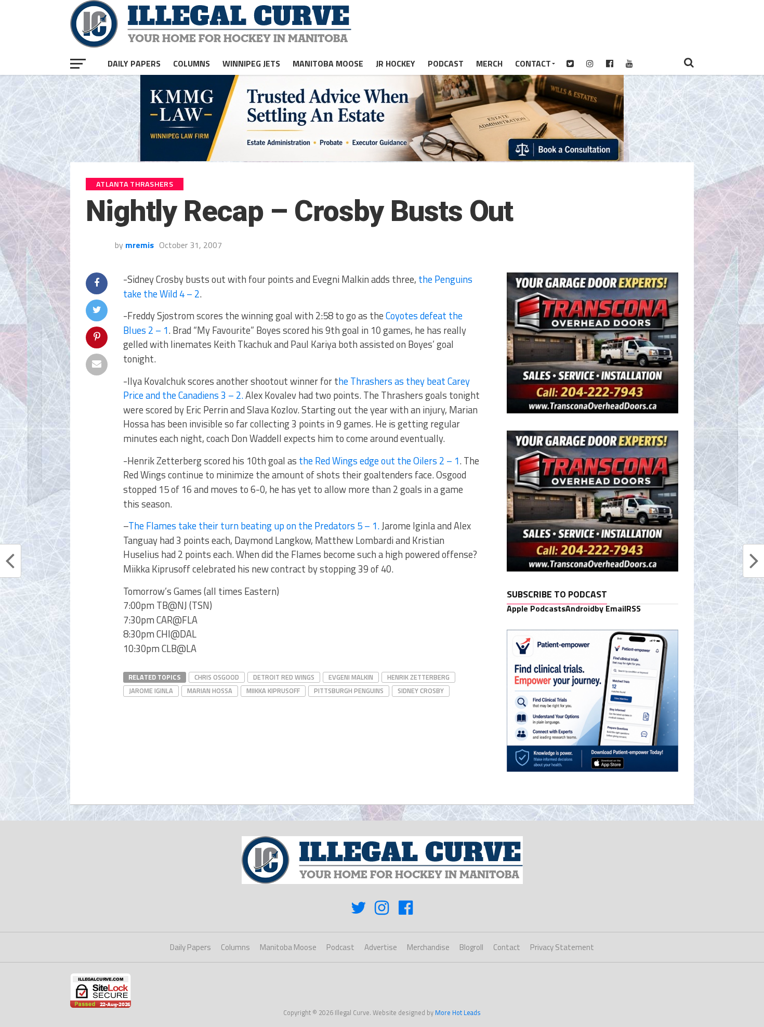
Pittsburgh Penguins (349, 690)
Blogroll (471, 947)
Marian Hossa (209, 690)
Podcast (446, 63)
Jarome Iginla (151, 690)
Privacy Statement (562, 947)
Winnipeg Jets (251, 63)
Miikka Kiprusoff (273, 690)
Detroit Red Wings (283, 677)
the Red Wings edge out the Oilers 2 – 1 (378, 460)
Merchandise (428, 947)
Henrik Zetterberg (418, 677)
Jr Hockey (395, 63)
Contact (533, 63)
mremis (139, 245)
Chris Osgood (216, 677)
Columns (191, 63)
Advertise (380, 947)
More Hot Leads (458, 1012)
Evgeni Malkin (350, 677)
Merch (489, 63)
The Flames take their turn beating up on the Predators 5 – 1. (253, 525)
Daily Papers (134, 63)
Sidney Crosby (421, 690)
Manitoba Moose (328, 63)
